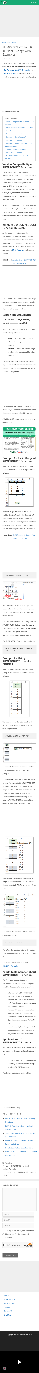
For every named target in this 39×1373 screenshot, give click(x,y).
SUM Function (8, 70)
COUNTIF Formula (10, 966)
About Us (7, 1307)
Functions (12, 42)
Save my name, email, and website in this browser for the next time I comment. (19, 1234)
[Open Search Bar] (25, 2)
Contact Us (8, 1311)
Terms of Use (9, 1303)
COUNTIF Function (23, 70)
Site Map (7, 1315)
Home (4, 42)
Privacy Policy (9, 1299)
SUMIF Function (9, 73)
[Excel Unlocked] (4, 2)
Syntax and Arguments (14, 134)
